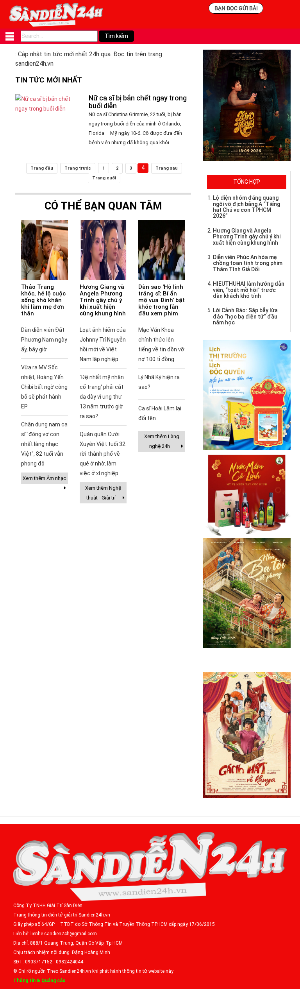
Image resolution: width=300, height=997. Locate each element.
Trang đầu (41, 168)
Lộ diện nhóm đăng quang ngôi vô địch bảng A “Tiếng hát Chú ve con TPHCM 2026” (246, 207)
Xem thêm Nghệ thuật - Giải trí (103, 493)
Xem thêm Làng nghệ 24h (161, 441)
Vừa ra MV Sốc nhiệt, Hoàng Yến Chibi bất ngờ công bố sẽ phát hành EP (44, 387)
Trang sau (166, 168)
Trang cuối (104, 178)
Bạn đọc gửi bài (236, 8)
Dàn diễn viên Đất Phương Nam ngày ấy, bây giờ (44, 340)
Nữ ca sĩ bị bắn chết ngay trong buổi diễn (138, 102)
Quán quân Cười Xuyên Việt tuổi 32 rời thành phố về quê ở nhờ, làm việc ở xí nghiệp (102, 453)
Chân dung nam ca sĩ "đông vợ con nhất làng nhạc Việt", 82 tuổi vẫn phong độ (44, 444)
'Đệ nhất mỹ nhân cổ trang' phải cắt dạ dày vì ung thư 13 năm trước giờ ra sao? (102, 396)
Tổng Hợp (246, 182)
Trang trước (77, 168)
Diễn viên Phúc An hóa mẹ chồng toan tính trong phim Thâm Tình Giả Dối (247, 263)
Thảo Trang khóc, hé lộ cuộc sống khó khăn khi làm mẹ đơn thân (43, 300)
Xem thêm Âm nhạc (44, 478)
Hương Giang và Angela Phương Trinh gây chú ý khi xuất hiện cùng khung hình (103, 300)
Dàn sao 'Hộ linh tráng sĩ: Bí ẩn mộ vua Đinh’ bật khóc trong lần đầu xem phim (161, 300)
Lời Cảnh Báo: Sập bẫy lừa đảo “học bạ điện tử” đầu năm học (245, 316)
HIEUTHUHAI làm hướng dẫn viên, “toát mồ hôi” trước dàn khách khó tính (248, 290)
